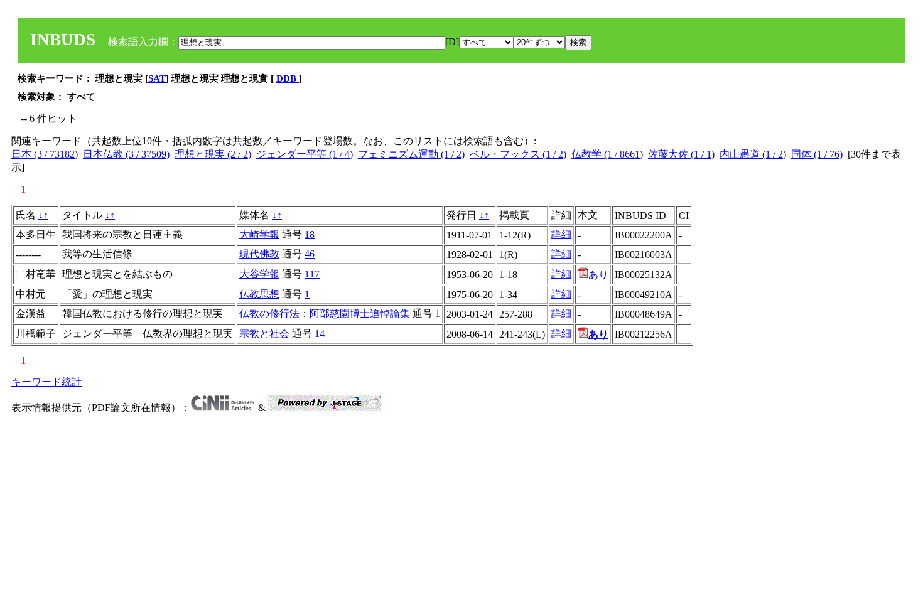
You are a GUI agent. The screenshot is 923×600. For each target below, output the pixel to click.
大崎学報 (259, 234)
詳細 (561, 234)
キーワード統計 (46, 382)
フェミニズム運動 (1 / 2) (411, 154)
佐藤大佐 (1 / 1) (681, 154)
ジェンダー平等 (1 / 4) (304, 154)
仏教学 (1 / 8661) (607, 154)
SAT (157, 78)
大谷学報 (259, 274)
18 (310, 234)
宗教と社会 (264, 333)
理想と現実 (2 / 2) (213, 154)
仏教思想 (259, 294)
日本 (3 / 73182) (44, 154)
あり (598, 274)
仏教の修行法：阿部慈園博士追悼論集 (324, 313)
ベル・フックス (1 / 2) (518, 154)
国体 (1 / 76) (817, 154)
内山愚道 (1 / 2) (753, 154)
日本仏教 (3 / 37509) (126, 154)
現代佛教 (259, 254)
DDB (287, 78)
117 (312, 274)
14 (320, 333)
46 (310, 254)
